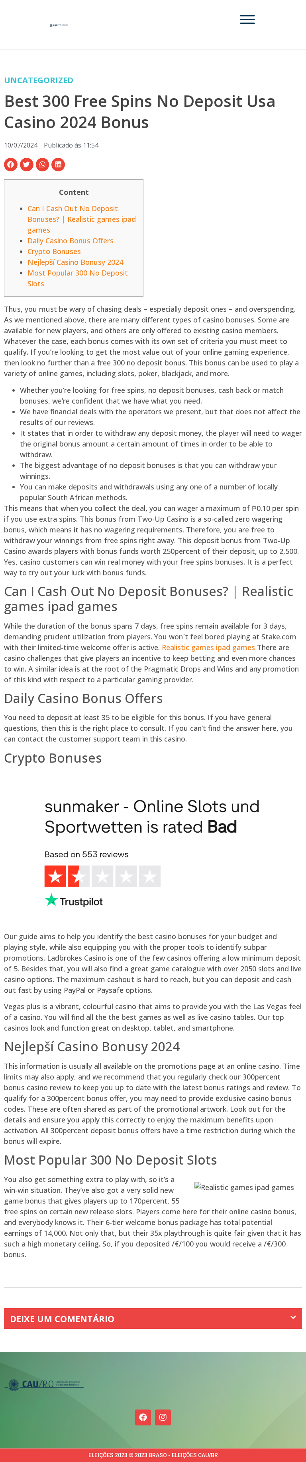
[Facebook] (143, 1417)
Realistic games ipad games (208, 647)
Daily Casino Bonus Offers (70, 240)
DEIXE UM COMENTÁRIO (62, 1318)
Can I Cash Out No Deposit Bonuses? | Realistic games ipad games (81, 219)
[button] (11, 164)
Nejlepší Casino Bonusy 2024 (75, 262)
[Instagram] (163, 1417)
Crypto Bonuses (54, 251)
